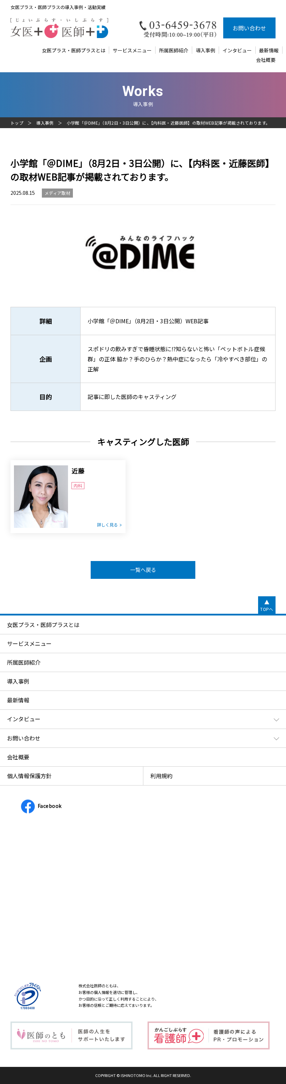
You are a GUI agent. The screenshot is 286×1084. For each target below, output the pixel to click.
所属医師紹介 (173, 50)
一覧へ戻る (143, 569)
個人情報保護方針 (29, 776)
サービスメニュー (132, 50)
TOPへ (266, 609)
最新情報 (269, 50)
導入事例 (205, 50)
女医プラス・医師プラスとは (73, 50)
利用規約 (161, 776)
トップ (16, 123)
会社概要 (266, 59)
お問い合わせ (249, 28)
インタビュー (237, 50)
